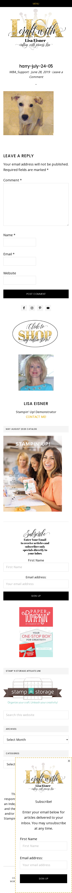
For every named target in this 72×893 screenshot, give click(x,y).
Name (9, 235)
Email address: (36, 577)
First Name (36, 560)
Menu (36, 3)
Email (9, 254)
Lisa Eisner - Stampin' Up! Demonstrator (36, 29)
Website (9, 273)
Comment (12, 180)
